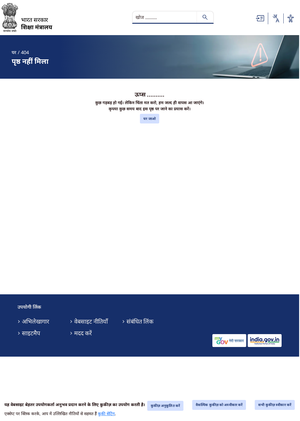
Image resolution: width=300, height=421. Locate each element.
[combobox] (275, 18)
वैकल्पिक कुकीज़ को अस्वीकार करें (219, 404)
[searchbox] (165, 17)
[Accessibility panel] (290, 18)
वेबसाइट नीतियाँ (91, 321)
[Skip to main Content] (260, 18)
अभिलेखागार (35, 321)
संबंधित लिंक (139, 321)
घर (14, 52)
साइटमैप (31, 333)
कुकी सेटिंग (106, 413)
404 (25, 52)
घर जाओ (149, 118)
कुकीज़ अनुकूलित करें (165, 405)
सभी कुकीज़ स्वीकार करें (274, 404)
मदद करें (83, 333)
